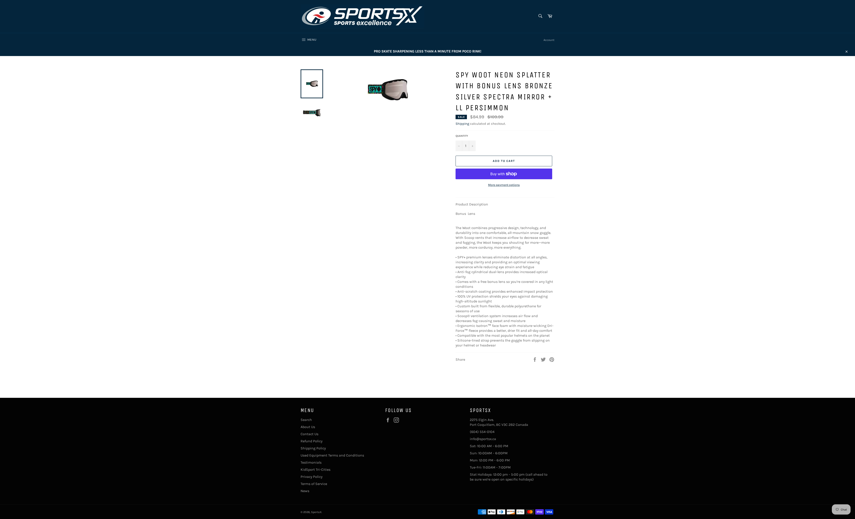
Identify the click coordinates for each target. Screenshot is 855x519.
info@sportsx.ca (483, 439)
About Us (308, 427)
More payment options (504, 185)
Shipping (462, 124)
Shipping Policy (313, 448)
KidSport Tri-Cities (315, 469)
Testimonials (311, 462)
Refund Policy (311, 441)
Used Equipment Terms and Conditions (332, 455)
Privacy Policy (311, 477)
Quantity (462, 135)
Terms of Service (314, 484)
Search (306, 420)
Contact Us (309, 434)
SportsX (316, 512)
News (305, 491)
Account (549, 40)
